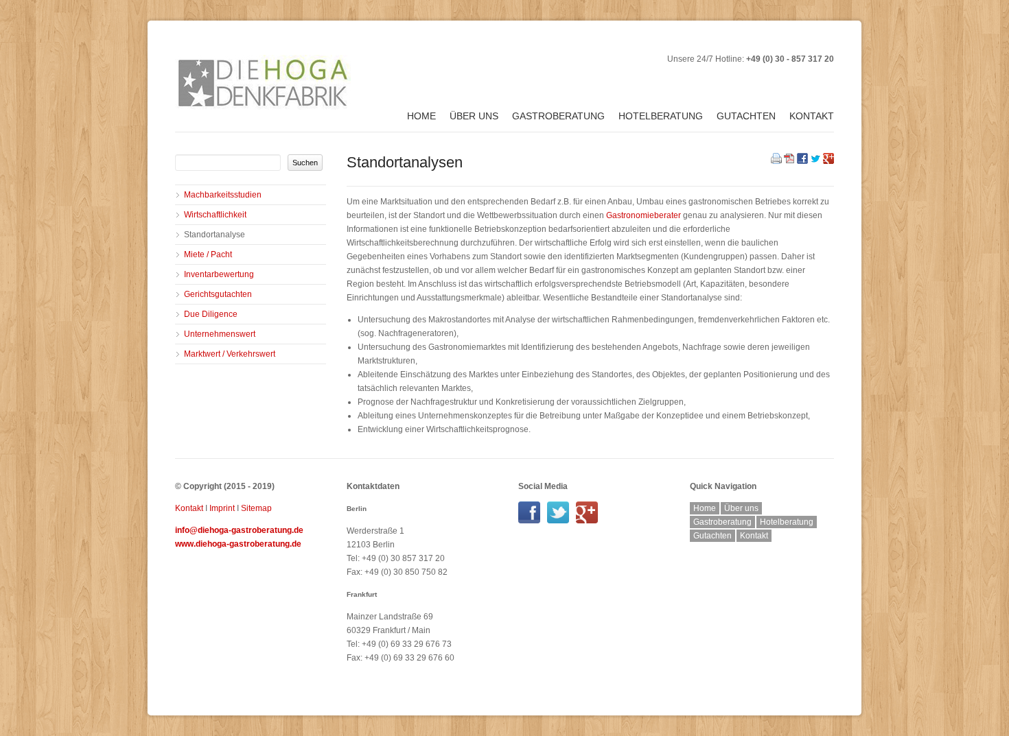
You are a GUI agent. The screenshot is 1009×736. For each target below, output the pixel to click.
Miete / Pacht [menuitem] (208, 254)
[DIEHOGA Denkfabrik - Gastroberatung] (532, 520)
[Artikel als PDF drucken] (789, 161)
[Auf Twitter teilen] (815, 161)
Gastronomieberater (643, 215)
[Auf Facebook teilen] (802, 161)
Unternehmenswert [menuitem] (219, 334)
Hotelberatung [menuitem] (660, 115)
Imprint (222, 508)
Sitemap (256, 508)
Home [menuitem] (421, 115)
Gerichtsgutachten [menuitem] (218, 294)
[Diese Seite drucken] (776, 161)
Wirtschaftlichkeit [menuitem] (215, 214)
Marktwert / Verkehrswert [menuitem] (229, 354)
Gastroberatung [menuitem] (558, 115)
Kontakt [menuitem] (811, 115)
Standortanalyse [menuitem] (214, 234)
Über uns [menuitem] (474, 115)
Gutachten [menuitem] (746, 115)
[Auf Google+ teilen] (828, 161)
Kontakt (189, 508)
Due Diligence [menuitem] (210, 314)
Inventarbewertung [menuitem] (219, 274)
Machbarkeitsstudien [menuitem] (223, 195)
